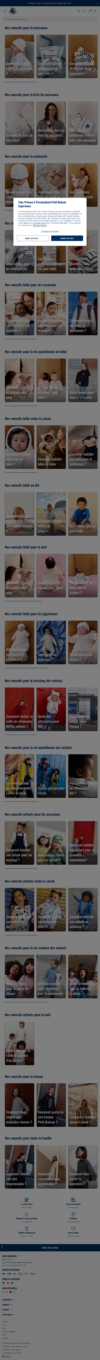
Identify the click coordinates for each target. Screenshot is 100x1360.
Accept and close (67, 238)
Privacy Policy (39, 225)
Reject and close (31, 238)
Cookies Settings (50, 231)
